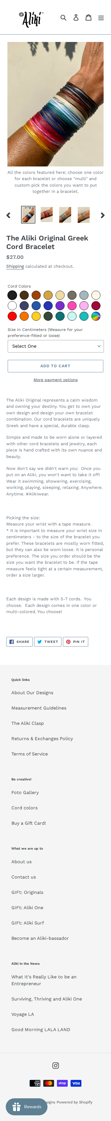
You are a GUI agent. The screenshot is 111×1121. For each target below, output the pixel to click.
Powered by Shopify (74, 1102)
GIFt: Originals (27, 892)
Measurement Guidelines (38, 708)
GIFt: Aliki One (27, 907)
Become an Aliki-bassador (40, 938)
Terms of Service (29, 754)
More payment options (56, 379)
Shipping (15, 266)
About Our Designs (32, 692)
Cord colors (24, 807)
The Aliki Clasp (27, 723)
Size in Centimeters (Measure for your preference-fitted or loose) (45, 332)
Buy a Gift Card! (28, 823)
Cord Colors (19, 286)
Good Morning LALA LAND (40, 1029)
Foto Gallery (25, 792)
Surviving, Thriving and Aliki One (46, 999)
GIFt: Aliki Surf (27, 923)
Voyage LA (22, 1014)
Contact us (23, 877)
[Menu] (101, 17)
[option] (28, 214)
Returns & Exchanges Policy (42, 738)
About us (21, 861)
